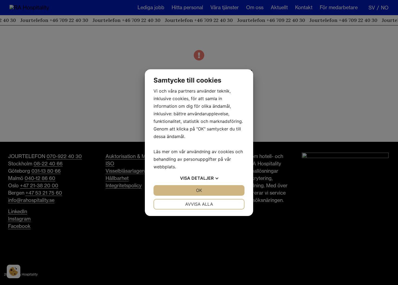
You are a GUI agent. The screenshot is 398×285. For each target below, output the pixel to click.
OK (199, 190)
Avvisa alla (199, 204)
